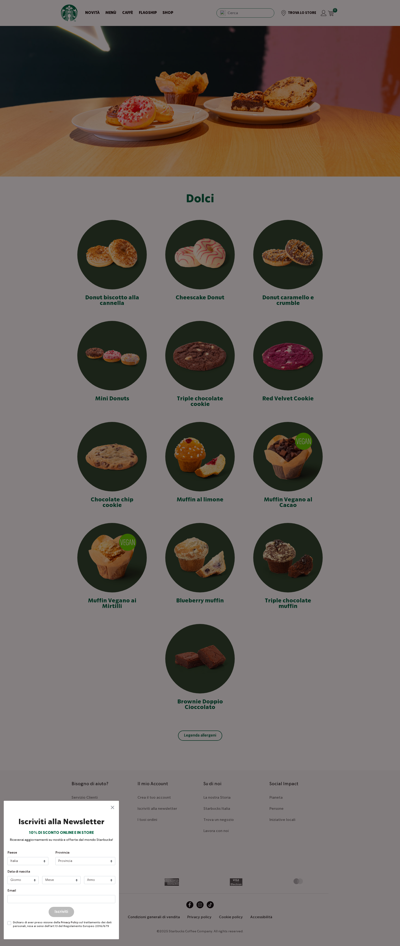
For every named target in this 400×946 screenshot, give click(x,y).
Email (11, 890)
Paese (12, 852)
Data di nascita (18, 871)
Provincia (62, 852)
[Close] (112, 807)
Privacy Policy (69, 922)
